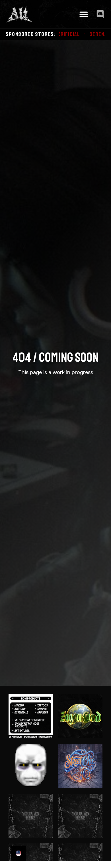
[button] (84, 14)
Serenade (83, 34)
